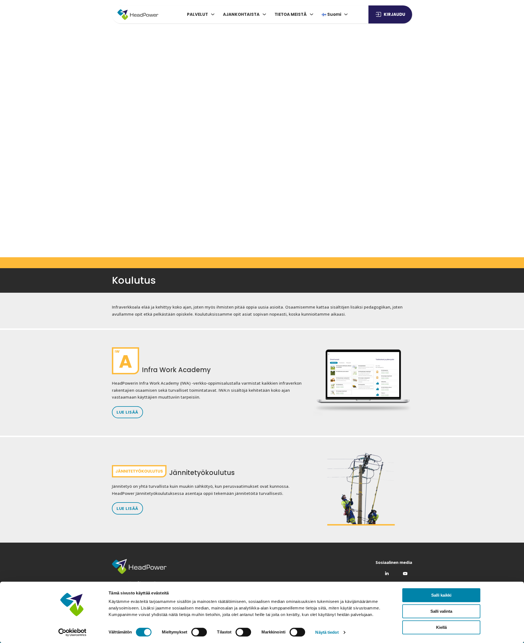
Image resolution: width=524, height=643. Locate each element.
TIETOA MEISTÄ (291, 14)
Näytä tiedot (326, 632)
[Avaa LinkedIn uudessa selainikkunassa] (385, 571)
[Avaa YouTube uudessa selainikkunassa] (403, 571)
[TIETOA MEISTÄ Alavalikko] (311, 14)
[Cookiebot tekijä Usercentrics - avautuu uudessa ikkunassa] (72, 632)
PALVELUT (197, 14)
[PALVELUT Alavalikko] (213, 14)
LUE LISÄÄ (127, 412)
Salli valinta (441, 611)
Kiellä (441, 627)
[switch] (199, 632)
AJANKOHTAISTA (241, 14)
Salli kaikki (441, 595)
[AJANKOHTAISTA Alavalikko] (264, 14)
